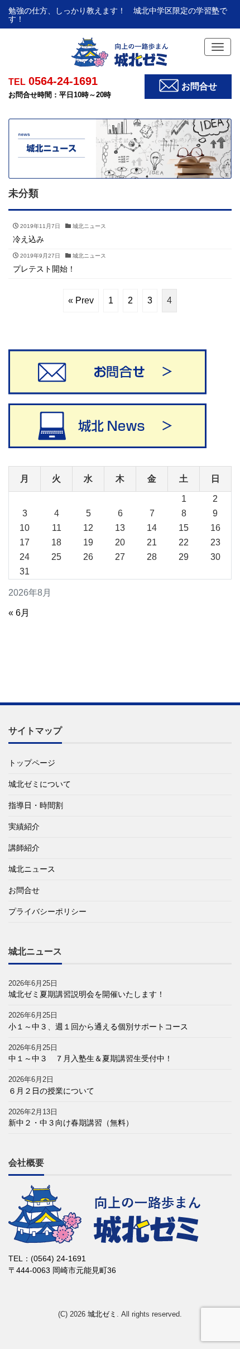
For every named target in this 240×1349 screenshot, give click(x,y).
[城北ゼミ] (120, 51)
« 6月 (19, 613)
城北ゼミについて (39, 784)
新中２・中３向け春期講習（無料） (70, 1122)
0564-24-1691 (53, 81)
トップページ (31, 762)
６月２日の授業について (51, 1090)
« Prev (81, 300)
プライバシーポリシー (47, 911)
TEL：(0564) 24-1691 (47, 1258)
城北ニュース (31, 868)
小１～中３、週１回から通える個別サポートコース (98, 1026)
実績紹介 (24, 826)
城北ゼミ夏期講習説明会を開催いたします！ (86, 994)
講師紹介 (24, 847)
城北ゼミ (102, 1314)
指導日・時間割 (35, 805)
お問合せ (24, 890)
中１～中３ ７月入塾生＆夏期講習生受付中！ (90, 1058)
